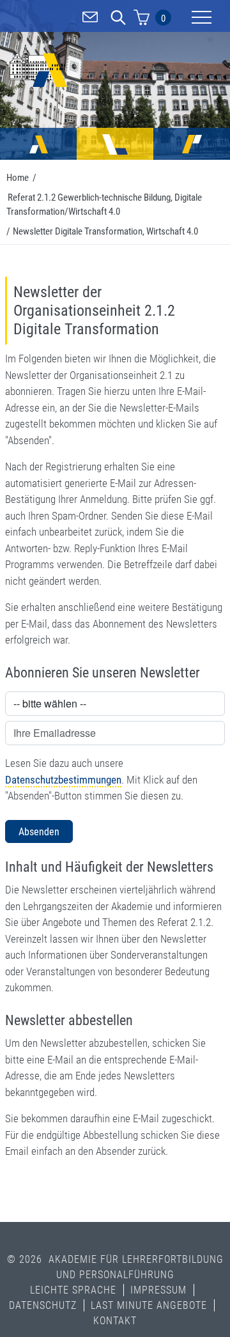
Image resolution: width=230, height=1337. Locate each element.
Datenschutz (43, 1305)
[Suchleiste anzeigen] (118, 19)
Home (17, 177)
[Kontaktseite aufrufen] (90, 19)
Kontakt (115, 1321)
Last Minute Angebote (149, 1305)
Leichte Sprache (73, 1290)
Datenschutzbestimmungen (63, 779)
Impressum (158, 1290)
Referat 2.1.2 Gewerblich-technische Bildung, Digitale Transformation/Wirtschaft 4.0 (104, 205)
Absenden (39, 832)
